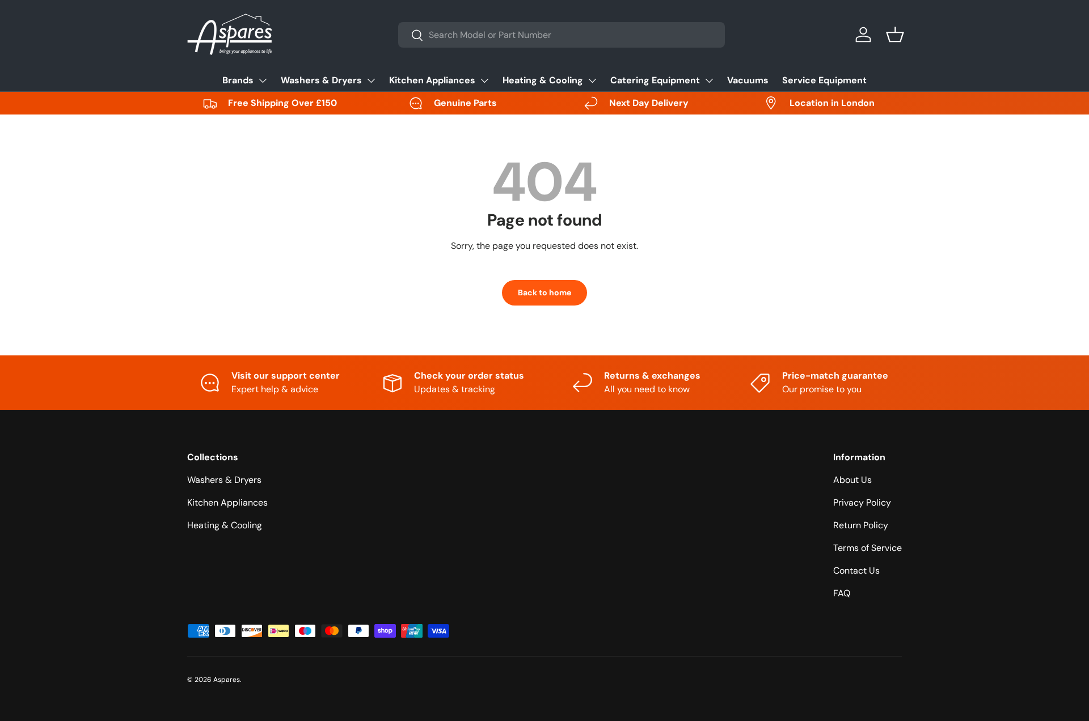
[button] (895, 34)
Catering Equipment (655, 80)
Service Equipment (824, 80)
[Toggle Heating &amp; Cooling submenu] (592, 80)
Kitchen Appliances (432, 80)
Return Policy (860, 525)
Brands (238, 80)
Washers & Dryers (321, 80)
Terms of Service (867, 548)
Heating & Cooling (543, 80)
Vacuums (748, 80)
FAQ (841, 593)
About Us (852, 480)
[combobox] (561, 35)
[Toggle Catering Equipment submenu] (709, 80)
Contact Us (856, 570)
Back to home (544, 292)
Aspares (226, 679)
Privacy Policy (862, 502)
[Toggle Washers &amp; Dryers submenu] (371, 80)
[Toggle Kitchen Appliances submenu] (484, 80)
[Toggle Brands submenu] (262, 80)
